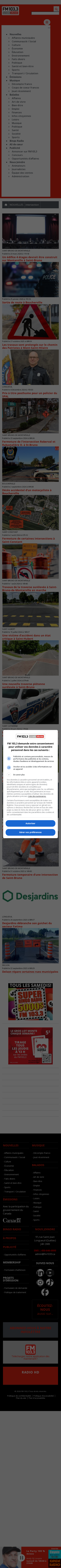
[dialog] (30, 784)
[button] (30, 775)
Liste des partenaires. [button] (37, 796)
